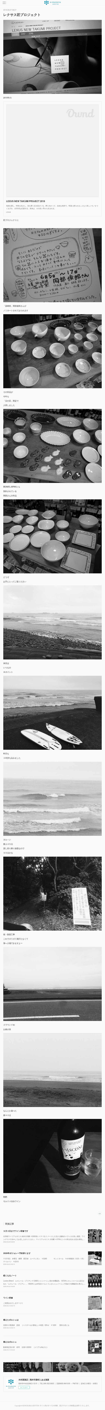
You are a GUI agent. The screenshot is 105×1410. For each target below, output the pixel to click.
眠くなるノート (10, 1275)
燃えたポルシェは (11, 1319)
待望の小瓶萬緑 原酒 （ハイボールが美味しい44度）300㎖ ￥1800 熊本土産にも (36, 1325)
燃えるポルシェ (10, 1341)
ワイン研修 (8, 1297)
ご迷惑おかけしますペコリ (13, 1303)
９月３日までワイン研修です (15, 1231)
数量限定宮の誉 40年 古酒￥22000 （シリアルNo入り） (25, 1347)
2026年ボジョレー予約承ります (17, 1253)
